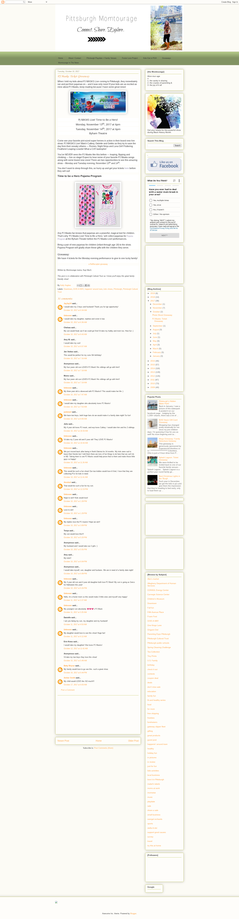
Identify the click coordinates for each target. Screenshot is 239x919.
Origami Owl (152, 630)
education (151, 691)
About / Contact (74, 58)
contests (151, 674)
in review (151, 762)
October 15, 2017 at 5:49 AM (75, 661)
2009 (152, 387)
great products (153, 735)
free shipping (153, 713)
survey (150, 837)
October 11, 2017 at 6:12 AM (75, 636)
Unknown (68, 315)
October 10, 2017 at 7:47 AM (75, 395)
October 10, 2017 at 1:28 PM (75, 501)
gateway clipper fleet (156, 726)
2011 (152, 380)
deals (149, 682)
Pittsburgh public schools (158, 643)
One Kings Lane (154, 625)
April (155, 345)
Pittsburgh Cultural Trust (158, 638)
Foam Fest (152, 616)
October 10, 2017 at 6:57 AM (75, 346)
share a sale (152, 810)
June (155, 337)
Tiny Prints (152, 656)
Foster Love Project (130, 58)
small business (153, 815)
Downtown (68, 289)
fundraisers (152, 722)
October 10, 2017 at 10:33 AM (76, 431)
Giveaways (166, 58)
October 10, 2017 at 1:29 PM (75, 513)
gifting (150, 731)
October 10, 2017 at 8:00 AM (75, 419)
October (156, 312)
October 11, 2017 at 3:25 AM (75, 612)
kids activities (153, 771)
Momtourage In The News (68, 63)
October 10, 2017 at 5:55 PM (75, 549)
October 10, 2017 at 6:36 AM (75, 322)
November (158, 308)
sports (150, 823)
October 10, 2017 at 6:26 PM (75, 588)
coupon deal (152, 678)
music (150, 797)
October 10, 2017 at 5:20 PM (75, 537)
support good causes (156, 832)
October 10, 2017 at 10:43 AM (76, 443)
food (149, 704)
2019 (152, 293)
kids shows (108, 289)
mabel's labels (153, 784)
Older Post (133, 741)
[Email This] (78, 285)
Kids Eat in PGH (150, 58)
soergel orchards (154, 819)
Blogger (133, 913)
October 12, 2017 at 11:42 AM (76, 648)
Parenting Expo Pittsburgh (158, 634)
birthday (150, 665)
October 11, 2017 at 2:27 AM (75, 600)
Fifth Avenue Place (155, 612)
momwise (151, 793)
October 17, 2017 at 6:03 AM (75, 685)
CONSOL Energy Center (158, 590)
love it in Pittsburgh (155, 779)
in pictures (151, 757)
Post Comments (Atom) (103, 748)
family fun (151, 696)
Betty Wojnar (69, 666)
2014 (152, 368)
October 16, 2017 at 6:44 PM (75, 673)
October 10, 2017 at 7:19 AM (75, 383)
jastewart (67, 412)
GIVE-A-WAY (78, 289)
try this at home (154, 845)
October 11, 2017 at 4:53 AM (75, 624)
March (156, 348)
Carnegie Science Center (158, 594)
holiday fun (152, 753)
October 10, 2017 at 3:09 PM (75, 525)
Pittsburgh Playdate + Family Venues (101, 58)
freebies (150, 718)
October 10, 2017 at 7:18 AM (75, 370)
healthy (150, 749)
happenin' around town (93, 289)
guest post (152, 740)
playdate (151, 801)
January (156, 356)
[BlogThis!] (80, 285)
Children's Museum (155, 599)
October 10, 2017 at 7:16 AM (75, 358)
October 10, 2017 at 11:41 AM (76, 477)
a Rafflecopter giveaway (98, 264)
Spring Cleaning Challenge (159, 647)
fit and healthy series (156, 700)
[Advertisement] (98, 714)
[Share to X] (83, 285)
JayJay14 (68, 303)
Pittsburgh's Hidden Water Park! (167, 402)
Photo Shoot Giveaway (162, 315)
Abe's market (153, 579)
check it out (152, 669)
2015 (152, 364)
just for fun (152, 766)
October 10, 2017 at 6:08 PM (75, 574)
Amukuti (67, 482)
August (156, 329)
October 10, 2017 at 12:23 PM (76, 489)
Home (60, 58)
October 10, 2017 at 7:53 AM (75, 407)
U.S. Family (152, 660)
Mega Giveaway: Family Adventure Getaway (169, 440)
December (158, 304)
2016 (152, 361)
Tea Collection (153, 652)
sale (149, 806)
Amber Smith (69, 678)
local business (153, 775)
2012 (152, 376)
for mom (151, 709)
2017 (152, 301)
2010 (152, 383)
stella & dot (152, 828)
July (155, 333)
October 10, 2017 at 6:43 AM (75, 334)
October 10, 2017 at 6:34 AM (75, 310)
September (158, 326)
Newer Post (63, 741)
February (157, 352)
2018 (152, 297)
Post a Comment (68, 690)
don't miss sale (153, 687)
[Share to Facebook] (86, 285)
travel (149, 841)
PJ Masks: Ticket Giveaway (159, 320)
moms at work (153, 788)
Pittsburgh (118, 289)
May (155, 341)
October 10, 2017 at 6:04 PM (75, 561)
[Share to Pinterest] (88, 285)
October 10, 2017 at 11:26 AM (76, 462)
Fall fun (150, 608)
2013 (152, 372)
